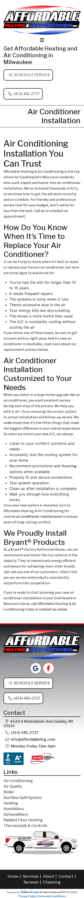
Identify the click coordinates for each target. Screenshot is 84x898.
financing (69, 466)
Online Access (30, 892)
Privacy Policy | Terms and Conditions (42, 896)
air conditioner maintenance (39, 516)
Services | (32, 876)
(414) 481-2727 (27, 94)
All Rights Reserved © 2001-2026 (58, 892)
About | (50, 876)
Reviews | (33, 882)
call (34, 603)
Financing (52, 882)
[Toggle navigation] (42, 40)
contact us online (53, 609)
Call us (39, 210)
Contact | (68, 876)
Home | (15, 876)
